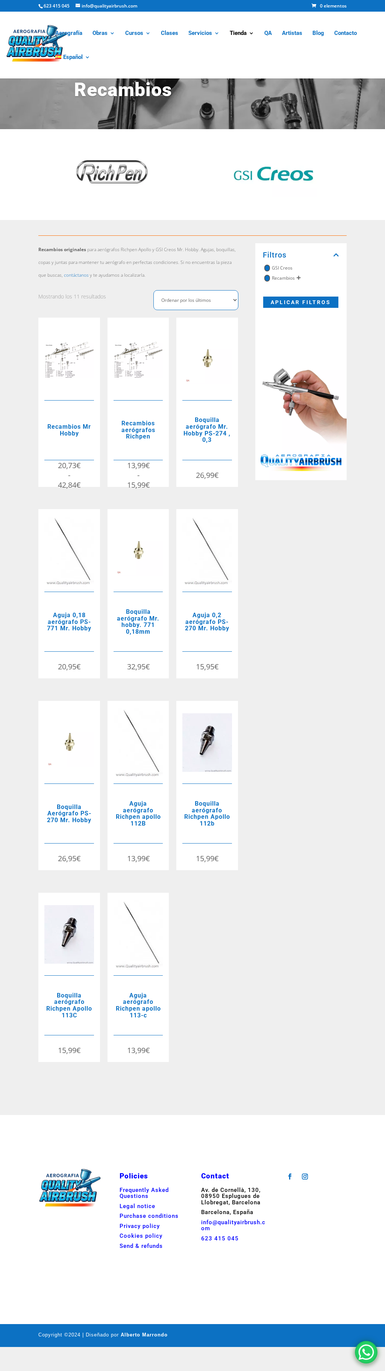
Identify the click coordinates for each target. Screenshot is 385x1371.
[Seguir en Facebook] (289, 1176)
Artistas (292, 33)
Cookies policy (141, 1235)
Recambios (283, 278)
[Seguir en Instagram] (304, 1176)
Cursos (134, 33)
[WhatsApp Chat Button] (366, 1352)
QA (268, 33)
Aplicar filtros (301, 302)
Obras (100, 33)
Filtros (274, 255)
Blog (318, 33)
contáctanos (76, 275)
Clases (169, 33)
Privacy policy (140, 1226)
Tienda (238, 33)
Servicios (200, 33)
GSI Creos (282, 268)
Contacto (345, 33)
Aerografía (68, 33)
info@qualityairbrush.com (233, 1225)
